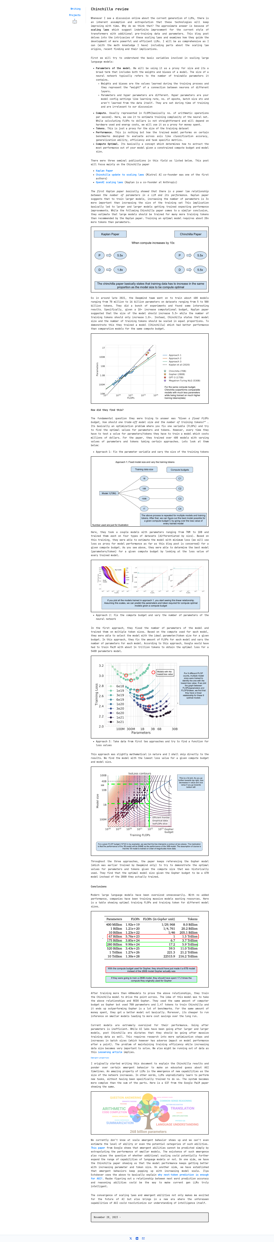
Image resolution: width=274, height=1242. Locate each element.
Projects (75, 15)
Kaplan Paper (104, 170)
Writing (76, 8)
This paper (98, 1147)
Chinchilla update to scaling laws (120, 174)
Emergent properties (100, 1058)
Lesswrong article (110, 1052)
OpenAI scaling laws (109, 182)
